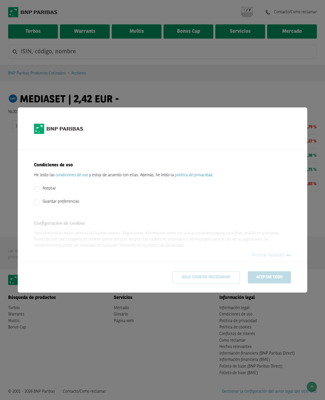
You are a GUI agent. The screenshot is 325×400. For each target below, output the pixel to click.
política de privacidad (194, 175)
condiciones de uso (72, 175)
